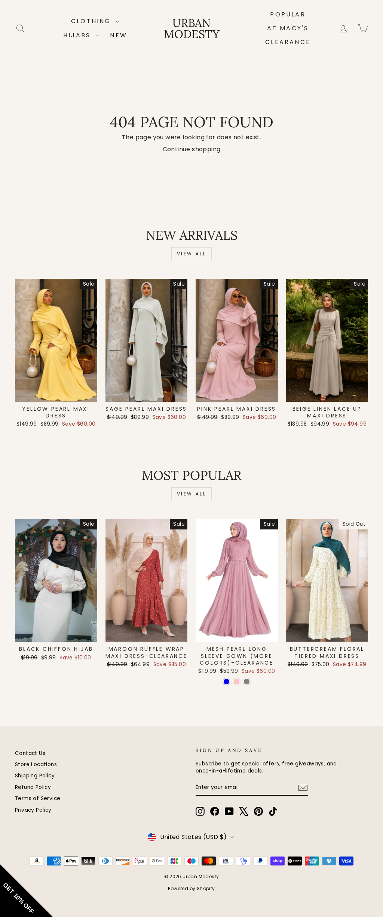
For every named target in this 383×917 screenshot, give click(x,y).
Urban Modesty (192, 28)
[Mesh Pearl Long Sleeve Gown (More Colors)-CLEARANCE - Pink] (236, 681)
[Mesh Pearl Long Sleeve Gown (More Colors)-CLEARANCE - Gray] (246, 681)
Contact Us (30, 753)
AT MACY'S (288, 28)
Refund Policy (33, 787)
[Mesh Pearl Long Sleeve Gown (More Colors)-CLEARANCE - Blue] (226, 681)
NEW (118, 35)
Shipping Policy (35, 775)
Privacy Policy (33, 810)
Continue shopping (192, 149)
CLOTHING (92, 21)
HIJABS (78, 35)
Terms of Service (37, 798)
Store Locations (36, 764)
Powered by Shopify (191, 888)
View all (191, 254)
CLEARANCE (287, 42)
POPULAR (287, 14)
